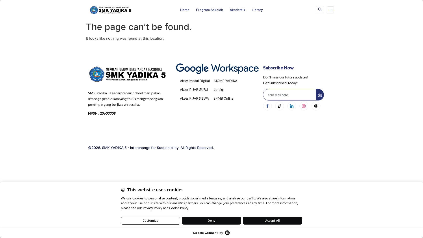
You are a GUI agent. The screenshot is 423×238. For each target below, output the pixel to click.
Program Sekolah (209, 10)
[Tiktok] (279, 106)
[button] (320, 10)
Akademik (237, 10)
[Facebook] (267, 106)
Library (257, 10)
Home (184, 10)
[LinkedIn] (291, 106)
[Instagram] (303, 106)
